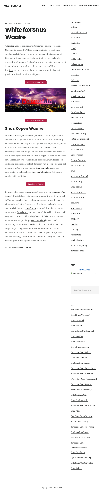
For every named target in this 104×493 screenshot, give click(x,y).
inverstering (77, 107)
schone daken (77, 149)
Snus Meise (76, 411)
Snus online (76, 186)
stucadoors (76, 208)
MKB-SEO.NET (12, 6)
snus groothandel (79, 176)
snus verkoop (77, 197)
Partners (58, 487)
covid (73, 48)
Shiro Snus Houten (80, 347)
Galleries (75, 80)
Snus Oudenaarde (79, 400)
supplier (75, 218)
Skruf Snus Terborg (80, 315)
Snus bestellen (39, 172)
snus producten (78, 192)
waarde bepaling (79, 245)
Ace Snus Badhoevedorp (82, 309)
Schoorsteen (77, 155)
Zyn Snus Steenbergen (81, 416)
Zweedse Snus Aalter (81, 352)
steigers (75, 202)
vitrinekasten (77, 240)
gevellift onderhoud (80, 85)
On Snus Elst (77, 336)
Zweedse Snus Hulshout (82, 373)
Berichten (75, 43)
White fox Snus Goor (81, 437)
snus (57, 192)
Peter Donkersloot (80, 139)
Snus (38, 50)
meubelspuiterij (78, 133)
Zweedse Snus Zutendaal (83, 405)
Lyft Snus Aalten (78, 395)
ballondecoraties (79, 32)
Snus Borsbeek (78, 452)
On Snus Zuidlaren (80, 432)
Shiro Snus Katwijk (80, 421)
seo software (77, 165)
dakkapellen (76, 59)
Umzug (74, 229)
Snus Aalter (76, 468)
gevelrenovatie (78, 96)
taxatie (74, 224)
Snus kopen (51, 135)
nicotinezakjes (17, 135)
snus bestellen (38, 220)
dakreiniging (77, 64)
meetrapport (77, 128)
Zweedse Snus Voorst (81, 384)
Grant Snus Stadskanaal (82, 331)
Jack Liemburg (78, 112)
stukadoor (76, 213)
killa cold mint (77, 117)
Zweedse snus (24, 248)
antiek (74, 27)
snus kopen (30, 208)
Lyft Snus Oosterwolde (82, 463)
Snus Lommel (77, 320)
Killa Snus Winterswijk (81, 389)
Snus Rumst (76, 325)
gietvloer (75, 101)
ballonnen (75, 37)
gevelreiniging (78, 91)
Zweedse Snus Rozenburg (83, 368)
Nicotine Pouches (13, 50)
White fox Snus (12, 46)
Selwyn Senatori (78, 160)
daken (74, 53)
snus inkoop (76, 181)
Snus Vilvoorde (78, 341)
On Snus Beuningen (80, 363)
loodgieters (76, 123)
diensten (75, 75)
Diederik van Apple (80, 69)
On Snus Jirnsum (79, 357)
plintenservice (78, 144)
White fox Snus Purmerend (84, 379)
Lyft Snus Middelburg (81, 457)
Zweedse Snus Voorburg (82, 427)
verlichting (76, 234)
